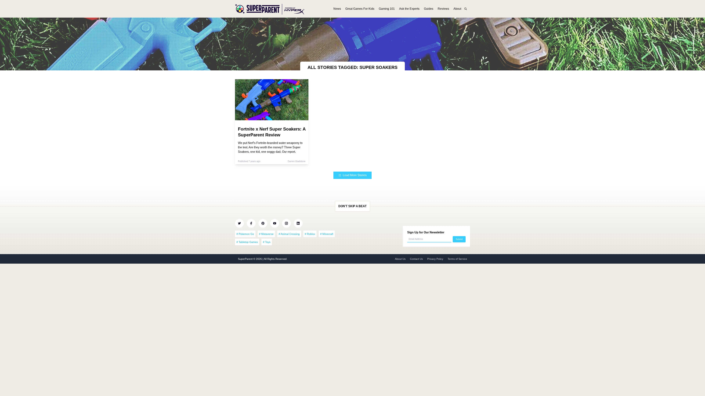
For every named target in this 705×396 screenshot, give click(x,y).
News (337, 8)
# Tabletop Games (247, 242)
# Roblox (310, 233)
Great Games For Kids (359, 8)
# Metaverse (266, 233)
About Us (400, 258)
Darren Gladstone (297, 161)
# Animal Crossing (289, 233)
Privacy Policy (435, 258)
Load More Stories (355, 175)
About (457, 8)
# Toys (266, 242)
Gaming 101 (387, 8)
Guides (428, 8)
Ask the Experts (409, 8)
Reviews (443, 8)
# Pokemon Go (245, 233)
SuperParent (245, 258)
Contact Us (416, 258)
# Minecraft (326, 233)
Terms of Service (457, 258)
